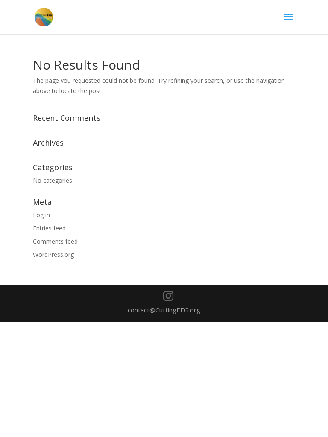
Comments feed (55, 241)
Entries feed (49, 228)
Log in (41, 215)
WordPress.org (53, 255)
